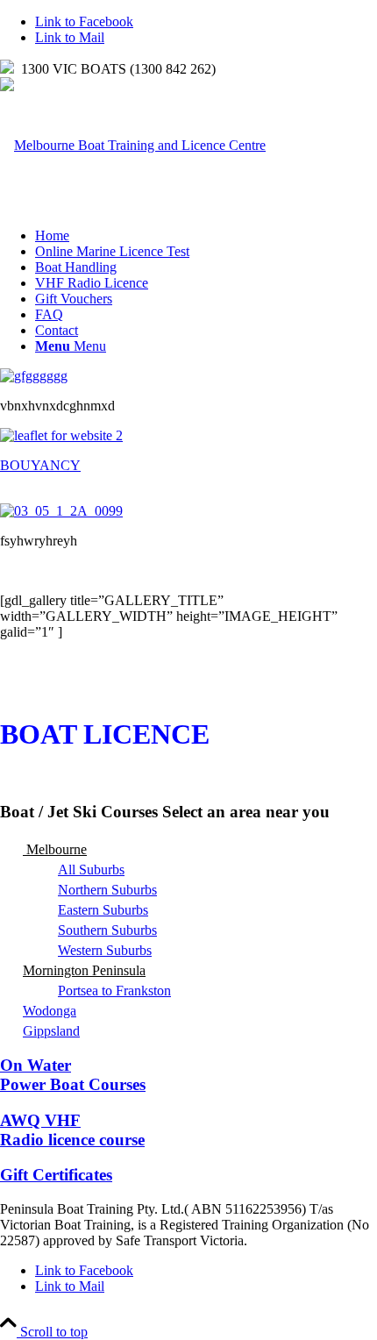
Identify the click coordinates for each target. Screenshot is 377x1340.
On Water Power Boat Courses (73, 1075)
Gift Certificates (56, 1174)
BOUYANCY (40, 465)
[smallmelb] (133, 145)
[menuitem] (206, 236)
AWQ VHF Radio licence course (72, 1130)
